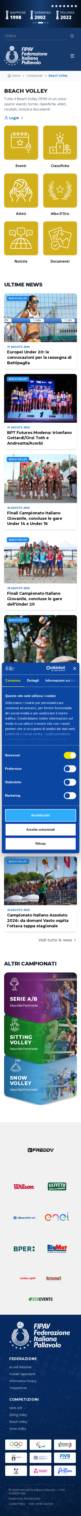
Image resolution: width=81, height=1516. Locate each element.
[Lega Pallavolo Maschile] (65, 1471)
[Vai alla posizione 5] (47, 22)
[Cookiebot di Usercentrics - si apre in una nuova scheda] (48, 668)
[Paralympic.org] (40, 1445)
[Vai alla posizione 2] (36, 22)
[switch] (70, 768)
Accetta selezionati (40, 829)
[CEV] (16, 1471)
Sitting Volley (18, 1415)
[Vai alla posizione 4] (45, 22)
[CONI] (16, 1458)
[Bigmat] (57, 1249)
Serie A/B (15, 1408)
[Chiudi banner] (74, 668)
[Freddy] (40, 1150)
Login (14, 117)
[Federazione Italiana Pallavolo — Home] (25, 56)
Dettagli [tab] (33, 680)
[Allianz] (24, 1218)
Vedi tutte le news (55, 939)
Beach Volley (18, 1422)
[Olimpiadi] (16, 1445)
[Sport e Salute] (65, 1445)
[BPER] (24, 1249)
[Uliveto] (57, 1186)
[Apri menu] (72, 55)
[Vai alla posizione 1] (33, 22)
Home (16, 75)
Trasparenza (18, 1388)
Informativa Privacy (22, 1381)
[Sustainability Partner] (40, 1299)
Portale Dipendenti (22, 1374)
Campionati (35, 75)
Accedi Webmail (20, 1367)
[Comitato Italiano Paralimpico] (40, 1458)
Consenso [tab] (13, 680)
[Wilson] (24, 1186)
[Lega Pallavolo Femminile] (40, 1471)
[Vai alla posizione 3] (40, 22)
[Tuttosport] (53, 1278)
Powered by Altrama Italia (24, 1498)
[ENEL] (57, 1218)
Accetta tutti (40, 815)
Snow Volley (17, 1429)
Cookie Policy (17, 1504)
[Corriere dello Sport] (27, 1278)
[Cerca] (72, 36)
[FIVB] (65, 1458)
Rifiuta (40, 843)
